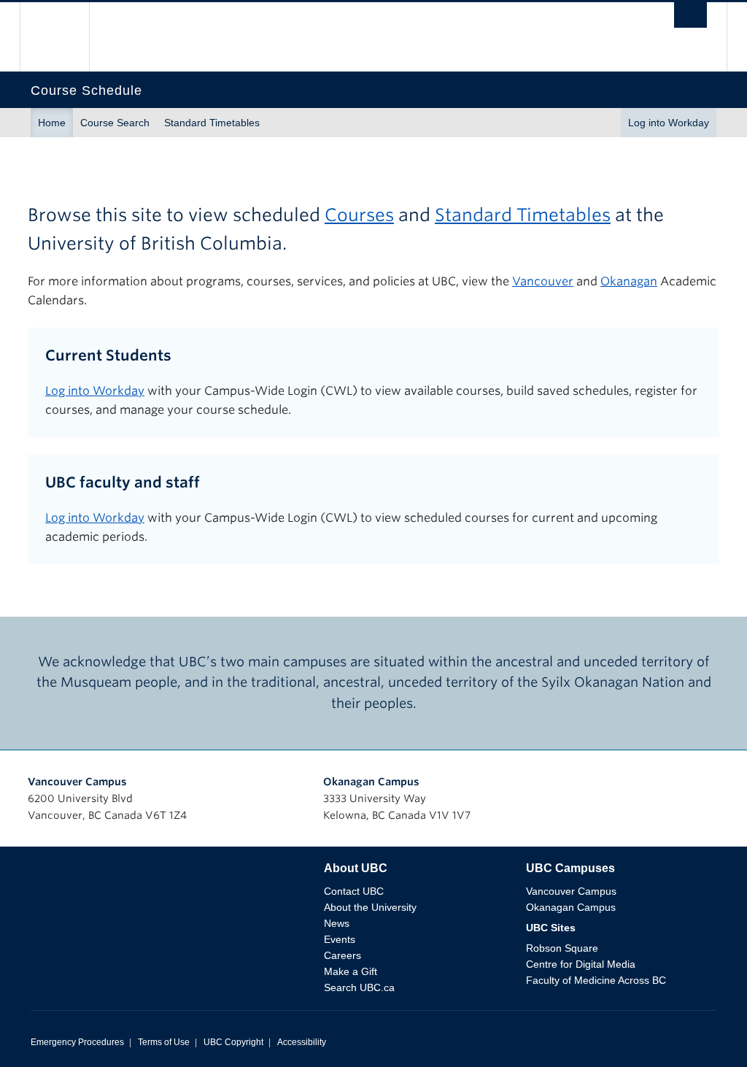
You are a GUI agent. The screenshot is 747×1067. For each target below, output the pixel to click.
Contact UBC (354, 891)
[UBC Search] (690, 19)
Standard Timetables (212, 122)
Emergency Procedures (77, 1042)
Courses (359, 215)
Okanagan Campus (371, 781)
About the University (370, 907)
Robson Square (562, 948)
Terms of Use (164, 1042)
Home (52, 122)
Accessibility (301, 1042)
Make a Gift (350, 971)
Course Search (115, 122)
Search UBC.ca (359, 987)
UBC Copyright (233, 1042)
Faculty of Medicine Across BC (596, 980)
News (336, 923)
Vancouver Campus (77, 781)
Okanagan (628, 281)
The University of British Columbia (65, 37)
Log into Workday (668, 122)
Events (339, 939)
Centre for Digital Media (580, 964)
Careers (342, 955)
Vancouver (542, 281)
